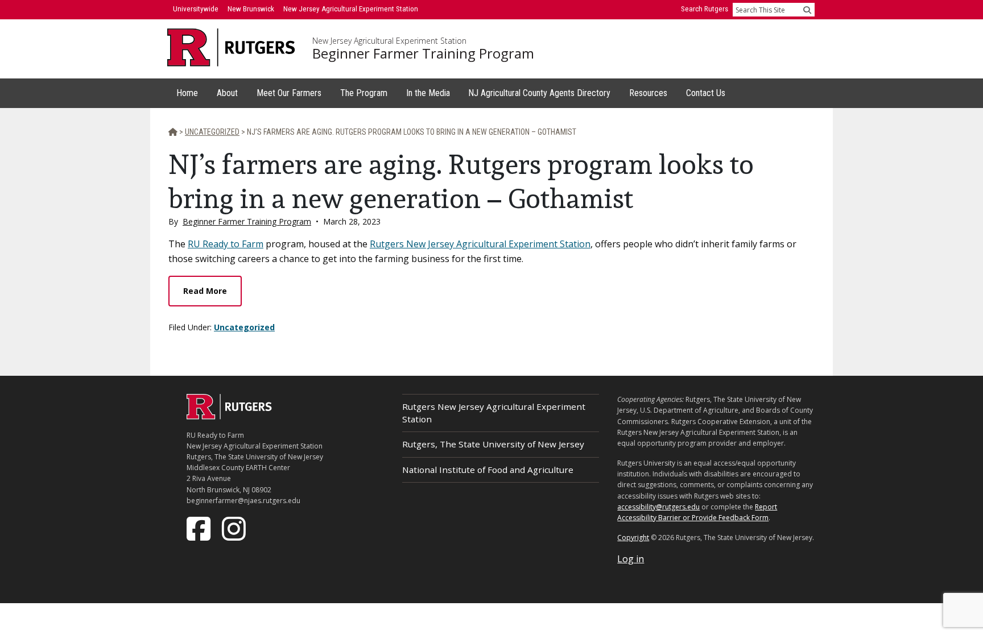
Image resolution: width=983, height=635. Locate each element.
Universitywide (195, 9)
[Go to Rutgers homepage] (229, 416)
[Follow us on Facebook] (200, 527)
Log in (630, 559)
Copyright (633, 537)
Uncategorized (244, 327)
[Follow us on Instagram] (235, 527)
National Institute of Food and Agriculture (487, 469)
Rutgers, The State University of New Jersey (493, 444)
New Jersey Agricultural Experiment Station (389, 40)
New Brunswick (251, 9)
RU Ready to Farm (225, 244)
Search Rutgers (704, 9)
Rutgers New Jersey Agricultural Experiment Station (480, 244)
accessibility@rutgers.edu (658, 507)
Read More (205, 290)
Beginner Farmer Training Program (423, 53)
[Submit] (807, 9)
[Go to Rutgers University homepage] (231, 47)
